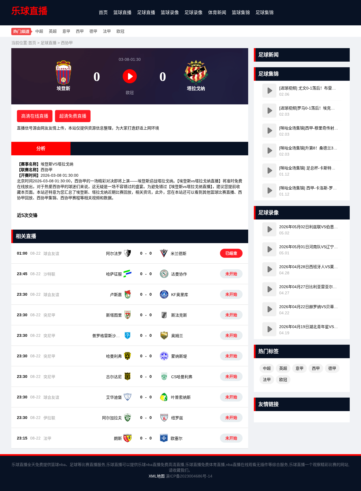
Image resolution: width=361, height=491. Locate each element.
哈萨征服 (114, 274)
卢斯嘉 (116, 294)
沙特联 (49, 274)
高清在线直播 (34, 116)
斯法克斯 (179, 315)
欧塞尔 (176, 438)
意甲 (66, 31)
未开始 (231, 274)
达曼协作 (179, 274)
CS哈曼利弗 (181, 377)
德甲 (93, 31)
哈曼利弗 (114, 356)
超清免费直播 (72, 116)
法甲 (107, 31)
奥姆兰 (177, 335)
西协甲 (67, 43)
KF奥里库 (179, 294)
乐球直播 (29, 11)
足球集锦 (265, 12)
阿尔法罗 (114, 253)
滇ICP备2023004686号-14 (189, 476)
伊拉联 (49, 418)
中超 (39, 31)
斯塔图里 (114, 315)
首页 (103, 12)
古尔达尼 (114, 377)
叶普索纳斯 (181, 397)
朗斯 (118, 438)
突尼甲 (49, 315)
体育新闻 (217, 12)
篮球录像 (170, 12)
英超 (53, 31)
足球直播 (146, 12)
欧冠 (120, 31)
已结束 (231, 253)
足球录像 (193, 12)
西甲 (80, 31)
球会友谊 (51, 253)
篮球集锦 (241, 12)
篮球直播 (122, 12)
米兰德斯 (178, 253)
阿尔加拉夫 (112, 418)
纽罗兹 (177, 418)
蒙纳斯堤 (179, 356)
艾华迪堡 (114, 397)
